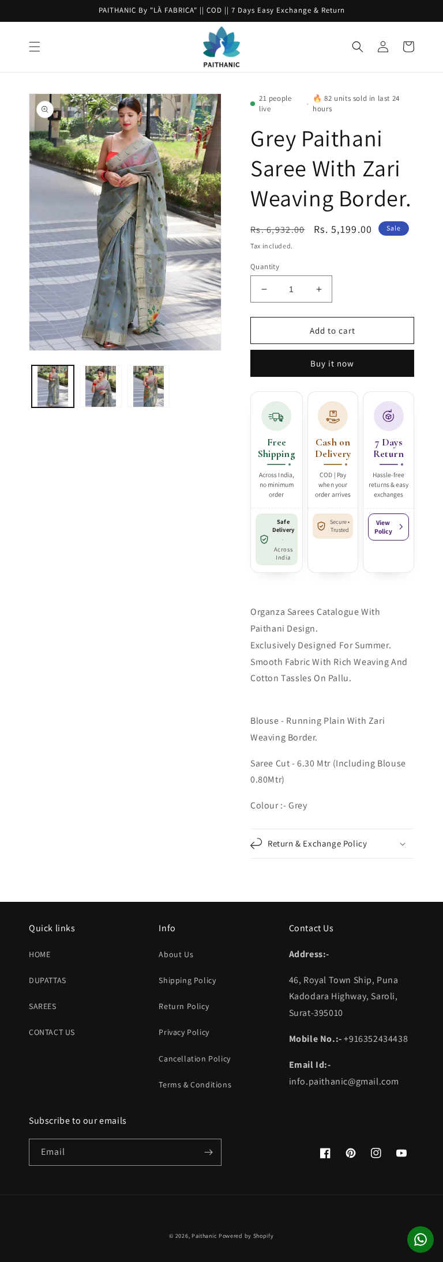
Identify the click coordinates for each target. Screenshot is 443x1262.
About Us (176, 954)
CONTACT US (52, 1032)
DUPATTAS (47, 980)
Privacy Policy (184, 1032)
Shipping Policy (187, 980)
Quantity (264, 266)
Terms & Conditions (195, 1084)
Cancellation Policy (194, 1058)
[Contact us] (420, 1239)
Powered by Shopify (246, 1236)
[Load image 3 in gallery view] (148, 386)
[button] (34, 46)
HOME (39, 954)
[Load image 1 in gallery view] (53, 386)
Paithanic (204, 1236)
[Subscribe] (208, 1152)
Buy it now (332, 363)
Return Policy (184, 1006)
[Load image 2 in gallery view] (101, 386)
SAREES (43, 1006)
